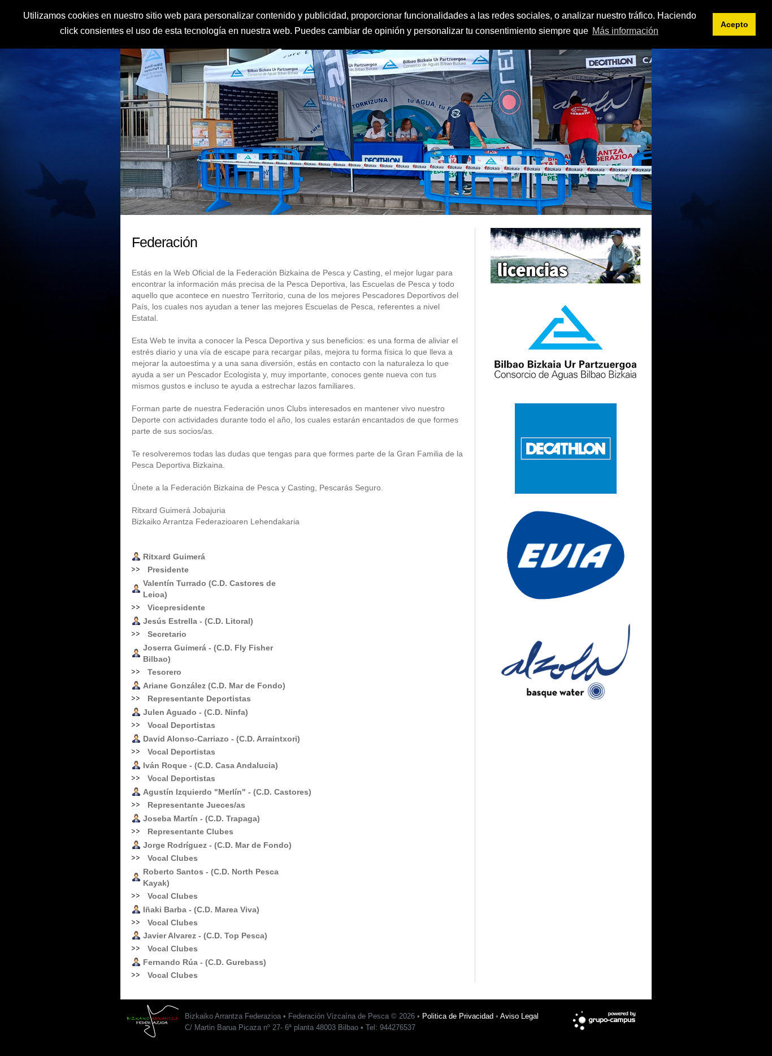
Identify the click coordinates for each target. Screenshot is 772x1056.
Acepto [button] (734, 24)
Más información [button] (625, 31)
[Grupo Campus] (605, 1015)
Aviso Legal (519, 1016)
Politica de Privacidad (457, 1016)
